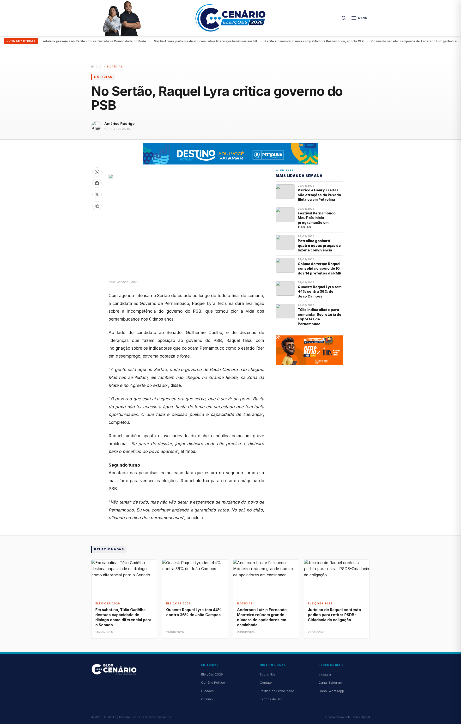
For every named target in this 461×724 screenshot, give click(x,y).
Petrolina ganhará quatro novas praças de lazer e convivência (319, 245)
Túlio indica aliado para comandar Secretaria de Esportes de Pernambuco (319, 317)
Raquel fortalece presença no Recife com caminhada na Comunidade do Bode (76, 41)
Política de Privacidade (277, 691)
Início (96, 66)
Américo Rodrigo (119, 124)
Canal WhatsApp (331, 691)
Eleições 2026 (212, 674)
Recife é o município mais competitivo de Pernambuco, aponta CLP (301, 41)
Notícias (115, 66)
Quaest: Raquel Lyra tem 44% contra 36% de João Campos (319, 291)
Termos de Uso (271, 699)
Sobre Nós (267, 674)
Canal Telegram (331, 682)
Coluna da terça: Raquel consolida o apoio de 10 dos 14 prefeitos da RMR (319, 268)
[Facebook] (97, 183)
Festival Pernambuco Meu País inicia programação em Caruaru (317, 220)
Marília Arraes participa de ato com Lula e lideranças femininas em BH (193, 41)
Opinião (207, 699)
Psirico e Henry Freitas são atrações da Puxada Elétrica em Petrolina (319, 194)
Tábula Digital (360, 717)
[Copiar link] (97, 205)
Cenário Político (213, 682)
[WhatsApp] (97, 171)
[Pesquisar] (343, 18)
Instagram (326, 674)
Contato (266, 682)
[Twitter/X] (97, 194)
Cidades (207, 691)
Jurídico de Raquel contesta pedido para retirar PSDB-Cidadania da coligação (334, 615)
